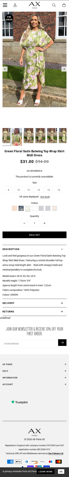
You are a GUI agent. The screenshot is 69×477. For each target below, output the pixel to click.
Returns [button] (8, 311)
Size (34, 182)
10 (18, 189)
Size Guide (45, 196)
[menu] (5, 5)
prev (5, 69)
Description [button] (11, 249)
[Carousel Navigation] (34, 69)
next (63, 69)
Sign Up (62, 342)
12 (28, 189)
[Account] (15, 5)
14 (38, 189)
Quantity (34, 216)
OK (61, 471)
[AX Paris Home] (34, 5)
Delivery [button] (9, 303)
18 (58, 189)
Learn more (46, 471)
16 (48, 189)
